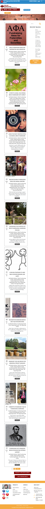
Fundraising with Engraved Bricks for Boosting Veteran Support (17, 450)
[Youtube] (3, 497)
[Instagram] (3, 494)
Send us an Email (39, 495)
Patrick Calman (13, 51)
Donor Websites (26, 491)
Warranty (25, 494)
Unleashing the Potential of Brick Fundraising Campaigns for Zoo (17, 228)
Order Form (25, 489)
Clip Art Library (16, 487)
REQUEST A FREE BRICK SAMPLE (22, 472)
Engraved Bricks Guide (19, 52)
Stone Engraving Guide (18, 142)
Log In (24, 487)
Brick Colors (15, 491)
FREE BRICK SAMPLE (27, 9)
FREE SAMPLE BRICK (36, 61)
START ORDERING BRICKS (22, 476)
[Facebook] (3, 491)
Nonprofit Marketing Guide (15, 102)
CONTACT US (7, 12)
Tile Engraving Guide (18, 55)
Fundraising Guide (13, 54)
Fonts (14, 489)
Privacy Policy (19, 505)
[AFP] (7, 497)
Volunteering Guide (17, 56)
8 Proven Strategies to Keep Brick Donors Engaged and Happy (17, 274)
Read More (17, 64)
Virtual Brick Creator (17, 492)
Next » (18, 468)
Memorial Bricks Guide (19, 101)
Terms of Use (25, 505)
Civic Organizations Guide (19, 98)
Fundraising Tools (26, 492)
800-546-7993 (10, 9)
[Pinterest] (7, 494)
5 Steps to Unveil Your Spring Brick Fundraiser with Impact (38, 43)
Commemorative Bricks (16, 495)
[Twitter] (7, 491)
